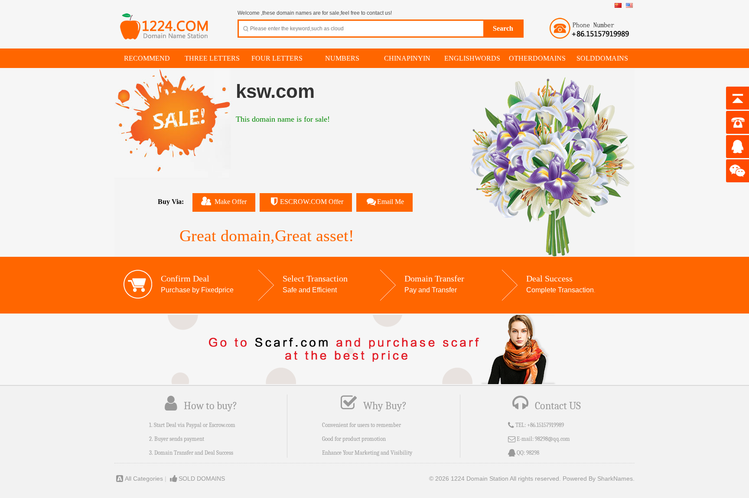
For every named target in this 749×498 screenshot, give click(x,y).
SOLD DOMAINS (202, 478)
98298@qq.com (552, 439)
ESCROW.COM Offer (311, 201)
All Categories (144, 478)
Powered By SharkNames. (599, 478)
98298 (532, 452)
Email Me (390, 201)
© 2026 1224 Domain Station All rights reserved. (495, 478)
